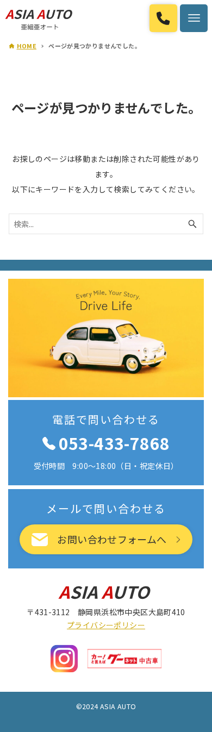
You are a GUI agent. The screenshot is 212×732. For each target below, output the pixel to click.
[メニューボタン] (194, 18)
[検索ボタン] (192, 224)
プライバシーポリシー (106, 625)
